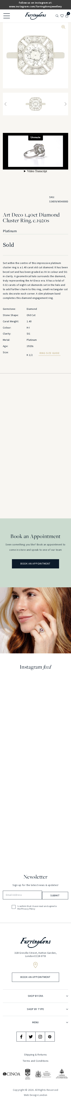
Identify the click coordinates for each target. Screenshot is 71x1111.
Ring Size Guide (50, 353)
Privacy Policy (28, 909)
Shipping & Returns (35, 1055)
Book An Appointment (35, 564)
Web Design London (35, 1095)
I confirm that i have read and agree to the (37, 908)
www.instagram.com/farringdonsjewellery (35, 6)
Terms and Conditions (36, 1061)
